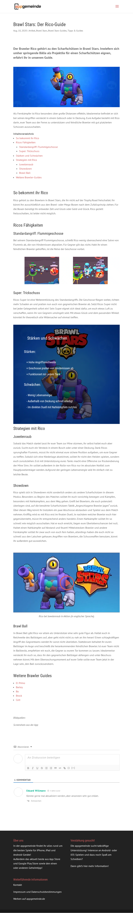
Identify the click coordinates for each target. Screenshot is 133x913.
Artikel (32, 30)
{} (69, 768)
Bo (17, 691)
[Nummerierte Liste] (46, 768)
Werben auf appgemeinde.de (29, 899)
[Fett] (28, 768)
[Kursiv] (32, 768)
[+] (73, 768)
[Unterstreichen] (37, 768)
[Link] (64, 768)
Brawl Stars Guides (57, 30)
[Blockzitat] (55, 768)
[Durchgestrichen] (42, 768)
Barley (19, 687)
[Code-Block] (60, 768)
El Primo (20, 683)
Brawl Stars (41, 30)
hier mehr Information (96, 866)
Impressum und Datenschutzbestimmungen (37, 891)
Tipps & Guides (75, 30)
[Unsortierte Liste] (51, 768)
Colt (18, 699)
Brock (19, 695)
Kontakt (17, 884)
